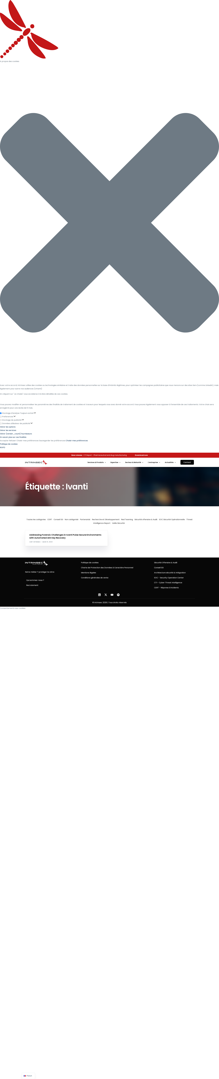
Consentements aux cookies (12, 608)
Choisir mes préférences (27, 441)
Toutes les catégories (36, 519)
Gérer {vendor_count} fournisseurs (16, 433)
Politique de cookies (9, 444)
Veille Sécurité (118, 523)
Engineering (38, 531)
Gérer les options (8, 427)
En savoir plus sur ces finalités (13, 437)
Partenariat (85, 519)
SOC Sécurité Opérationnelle (172, 519)
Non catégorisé (71, 519)
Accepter (4, 441)
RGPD (2, 447)
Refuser (12, 441)
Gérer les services (8, 430)
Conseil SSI (58, 519)
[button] (109, 223)
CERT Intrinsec (34, 542)
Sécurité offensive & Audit (145, 519)
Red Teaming (127, 519)
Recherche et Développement (106, 519)
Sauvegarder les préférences (52, 441)
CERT (49, 519)
